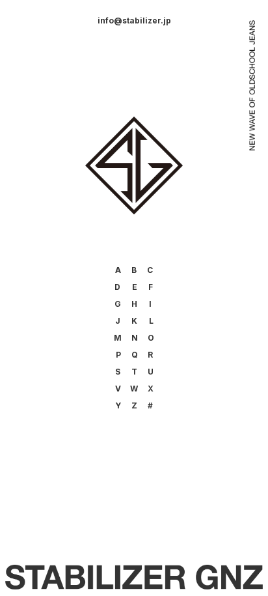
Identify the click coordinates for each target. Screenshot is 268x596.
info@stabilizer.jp (134, 20)
